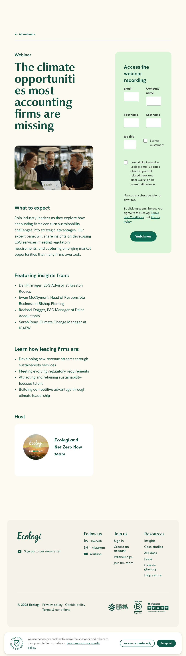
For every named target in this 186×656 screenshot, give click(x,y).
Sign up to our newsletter (42, 551)
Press (148, 559)
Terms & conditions (56, 609)
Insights (149, 541)
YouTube (96, 554)
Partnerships (123, 557)
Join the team (124, 563)
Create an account (122, 549)
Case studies (153, 547)
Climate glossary (150, 567)
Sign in (119, 541)
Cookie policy (75, 605)
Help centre (152, 575)
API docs (150, 553)
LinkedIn (96, 541)
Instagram (97, 547)
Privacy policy (52, 605)
